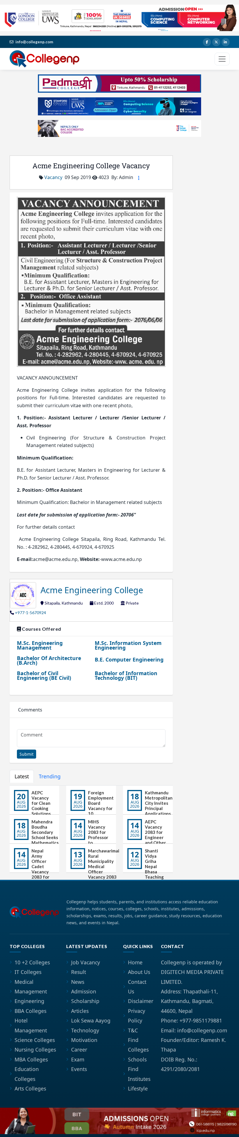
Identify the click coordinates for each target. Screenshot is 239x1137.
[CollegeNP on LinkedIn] (226, 42)
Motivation (84, 1039)
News (77, 981)
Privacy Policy (136, 1015)
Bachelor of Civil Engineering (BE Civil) (44, 675)
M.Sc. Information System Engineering (128, 645)
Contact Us (137, 986)
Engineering (29, 1000)
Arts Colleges (30, 1088)
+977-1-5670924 (30, 612)
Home (135, 962)
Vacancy (53, 177)
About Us (139, 971)
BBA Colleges (30, 1010)
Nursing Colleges (35, 1049)
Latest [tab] (22, 776)
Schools (137, 1059)
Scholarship (85, 1000)
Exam (77, 1059)
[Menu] (138, 177)
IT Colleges (28, 971)
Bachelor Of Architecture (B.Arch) (49, 660)
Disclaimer (140, 1000)
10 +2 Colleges (32, 962)
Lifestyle (138, 1088)
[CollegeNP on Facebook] (207, 42)
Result (78, 971)
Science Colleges (35, 1039)
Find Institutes (139, 1074)
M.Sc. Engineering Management (40, 645)
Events (79, 1069)
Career (79, 1049)
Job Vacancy (85, 962)
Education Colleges (27, 1074)
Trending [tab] (50, 776)
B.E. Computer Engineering (129, 659)
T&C (133, 1030)
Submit (27, 754)
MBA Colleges (31, 1059)
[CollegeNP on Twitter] (216, 42)
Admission (83, 991)
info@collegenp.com (34, 42)
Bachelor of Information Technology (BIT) (126, 675)
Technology (85, 1030)
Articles (80, 1010)
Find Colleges (138, 1044)
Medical (24, 981)
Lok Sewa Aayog (90, 1020)
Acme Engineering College (92, 590)
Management (31, 991)
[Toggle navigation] (222, 59)
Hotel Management (31, 1025)
